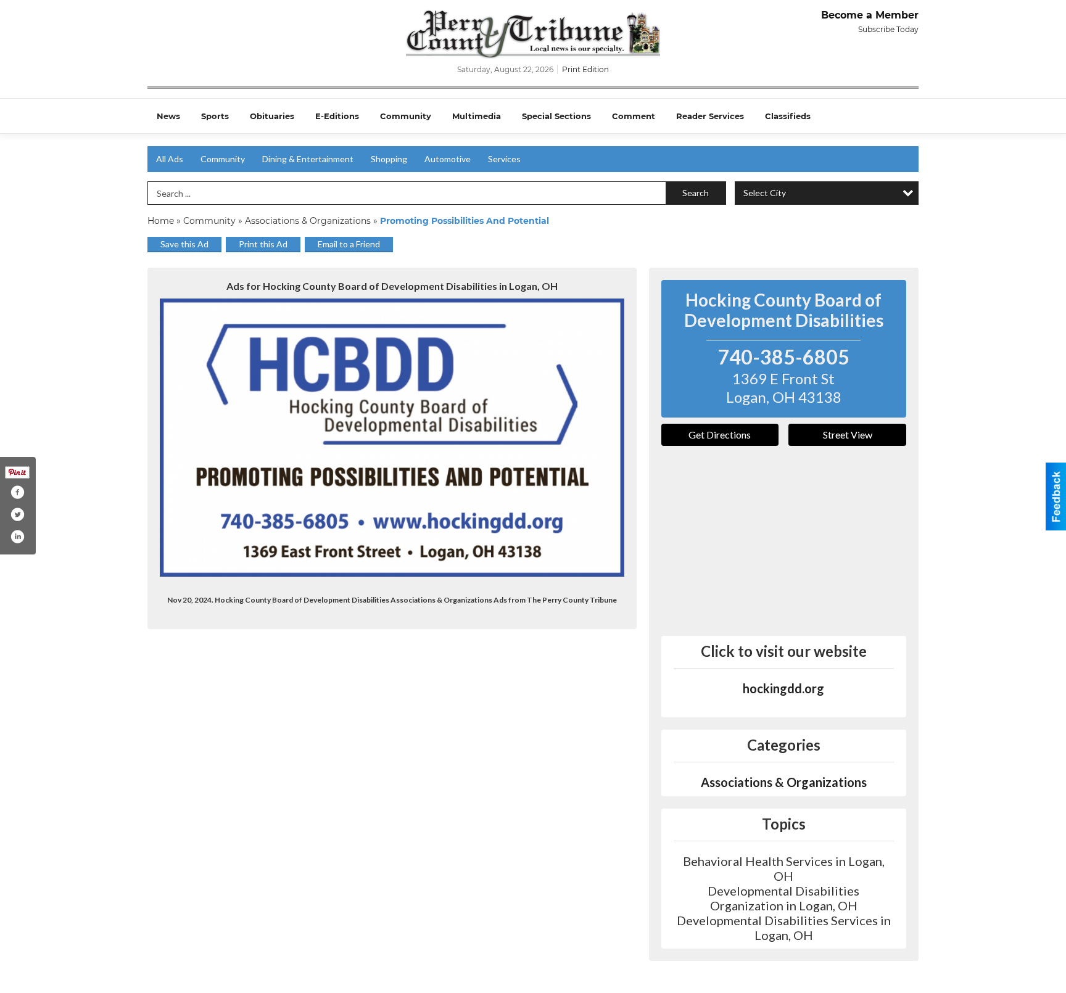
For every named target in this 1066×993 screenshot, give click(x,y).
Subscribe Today (888, 29)
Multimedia (476, 116)
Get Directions (719, 434)
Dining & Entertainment (307, 159)
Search (695, 192)
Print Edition (585, 69)
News (168, 116)
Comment (633, 116)
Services (504, 159)
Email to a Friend (349, 244)
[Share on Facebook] (17, 492)
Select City (764, 192)
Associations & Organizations (308, 220)
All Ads (169, 159)
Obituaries (272, 116)
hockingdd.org (783, 688)
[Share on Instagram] (17, 536)
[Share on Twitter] (17, 514)
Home (160, 220)
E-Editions (337, 116)
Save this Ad (184, 244)
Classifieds (788, 116)
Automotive (447, 159)
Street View (847, 434)
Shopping (389, 159)
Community (405, 116)
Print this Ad (263, 244)
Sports (215, 116)
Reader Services (710, 116)
